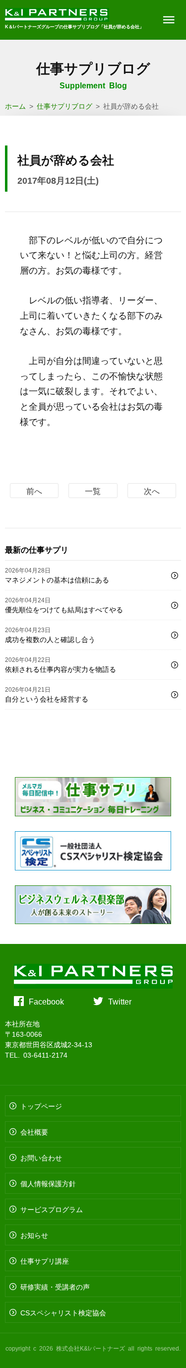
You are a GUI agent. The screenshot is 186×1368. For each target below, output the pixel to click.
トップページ (41, 1105)
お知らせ (34, 1234)
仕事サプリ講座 (44, 1260)
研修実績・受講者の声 (55, 1286)
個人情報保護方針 (48, 1183)
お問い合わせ (41, 1157)
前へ (34, 491)
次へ (152, 491)
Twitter (119, 1001)
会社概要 (34, 1131)
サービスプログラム (51, 1209)
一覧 (93, 491)
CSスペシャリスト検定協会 (63, 1312)
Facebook (46, 1001)
